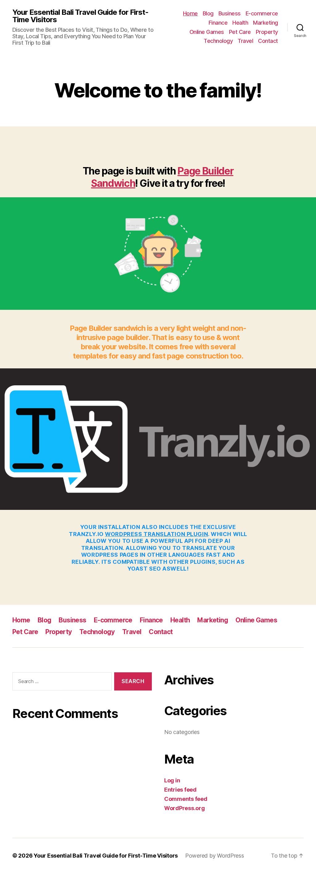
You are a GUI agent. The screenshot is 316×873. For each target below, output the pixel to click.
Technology (218, 41)
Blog (208, 13)
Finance (218, 22)
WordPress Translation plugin (156, 534)
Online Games (206, 32)
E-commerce (262, 13)
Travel (245, 41)
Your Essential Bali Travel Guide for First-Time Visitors (80, 16)
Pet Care (240, 32)
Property (267, 32)
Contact (268, 41)
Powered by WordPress (214, 855)
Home (190, 13)
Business (229, 13)
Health (240, 22)
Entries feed (180, 789)
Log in (172, 780)
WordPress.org (184, 808)
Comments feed (185, 799)
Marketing (265, 22)
